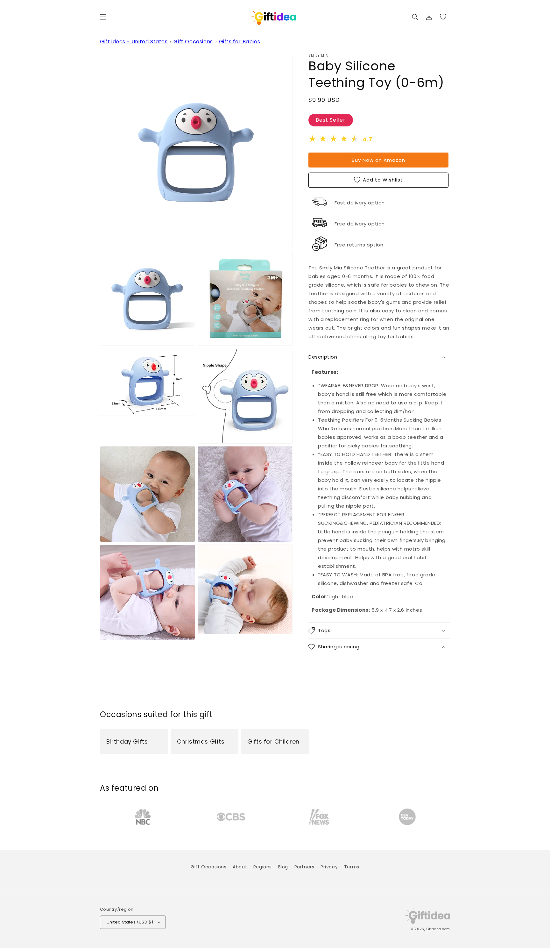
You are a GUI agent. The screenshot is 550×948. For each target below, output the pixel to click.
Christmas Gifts (201, 741)
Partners (304, 867)
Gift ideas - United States (134, 41)
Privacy (329, 867)
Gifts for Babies (239, 41)
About (240, 867)
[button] (103, 17)
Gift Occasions (193, 41)
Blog (283, 867)
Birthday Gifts (127, 741)
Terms (351, 867)
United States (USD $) (130, 922)
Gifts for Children (273, 741)
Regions (262, 867)
